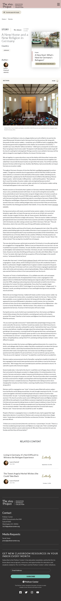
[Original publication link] (18, 30)
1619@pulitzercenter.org (11, 526)
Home (4, 19)
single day (51, 142)
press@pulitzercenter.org (11, 541)
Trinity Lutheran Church (29, 260)
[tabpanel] (30, 257)
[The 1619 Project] (10, 4)
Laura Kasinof (6, 69)
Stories (10, 19)
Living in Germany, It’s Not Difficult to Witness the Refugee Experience (21, 456)
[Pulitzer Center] (30, 596)
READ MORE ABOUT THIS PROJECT (46, 63)
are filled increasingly (42, 170)
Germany (6, 50)
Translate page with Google (12, 12)
